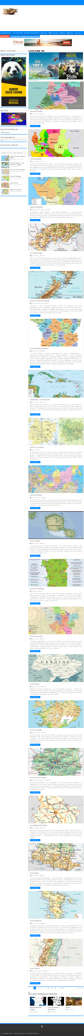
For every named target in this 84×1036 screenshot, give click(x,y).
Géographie (34, 591)
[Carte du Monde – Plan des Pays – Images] (5, 165)
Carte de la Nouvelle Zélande (39, 301)
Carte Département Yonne (38, 825)
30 (55, 988)
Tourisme (71, 33)
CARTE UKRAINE (19, 33)
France (33, 449)
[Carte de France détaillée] (5, 171)
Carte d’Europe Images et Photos (18, 157)
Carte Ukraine (34, 684)
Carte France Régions (36, 971)
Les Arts (78, 33)
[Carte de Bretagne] (5, 178)
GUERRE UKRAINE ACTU (32, 33)
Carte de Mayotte (36, 921)
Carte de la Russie (36, 495)
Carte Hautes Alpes (36, 253)
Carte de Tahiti (35, 541)
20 (51, 988)
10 (48, 988)
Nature (63, 33)
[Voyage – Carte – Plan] (10, 11)
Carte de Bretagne (15, 176)
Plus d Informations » (35, 126)
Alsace (68, 1007)
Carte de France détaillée (17, 169)
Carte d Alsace (35, 968)
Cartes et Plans (35, 255)
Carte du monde (35, 113)
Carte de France (35, 351)
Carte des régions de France (39, 348)
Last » (62, 988)
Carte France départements (38, 780)
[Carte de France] (13, 119)
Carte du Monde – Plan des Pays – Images (17, 163)
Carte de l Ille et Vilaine (38, 777)
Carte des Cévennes (36, 636)
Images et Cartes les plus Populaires (12, 153)
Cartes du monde (54, 33)
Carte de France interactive (53, 1008)
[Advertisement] (52, 19)
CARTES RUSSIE (6, 33)
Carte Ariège (34, 873)
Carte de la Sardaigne (37, 588)
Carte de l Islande (36, 730)
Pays (42, 303)
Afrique (33, 209)
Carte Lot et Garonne (37, 447)
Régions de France (15, 189)
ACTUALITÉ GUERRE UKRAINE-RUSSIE (24, 36)
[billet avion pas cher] (13, 140)
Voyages (44, 33)
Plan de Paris (14, 183)
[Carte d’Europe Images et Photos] (5, 158)
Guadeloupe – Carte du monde (40, 399)
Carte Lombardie (35, 159)
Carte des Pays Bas (36, 111)
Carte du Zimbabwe (36, 207)
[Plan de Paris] (5, 185)
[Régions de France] (5, 191)
